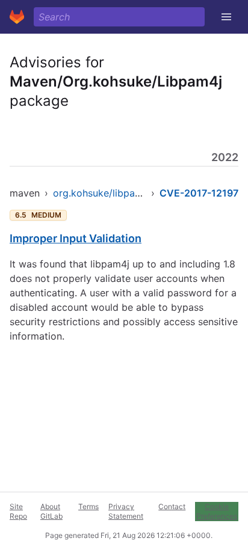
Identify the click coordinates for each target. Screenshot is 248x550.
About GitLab (51, 511)
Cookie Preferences (216, 511)
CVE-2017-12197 (199, 193)
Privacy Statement (125, 511)
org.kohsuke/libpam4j (102, 193)
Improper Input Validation (75, 238)
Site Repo (18, 511)
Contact (171, 506)
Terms (88, 506)
